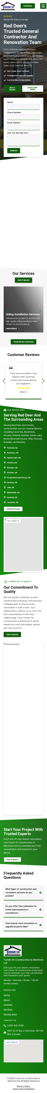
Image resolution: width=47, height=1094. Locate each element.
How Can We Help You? (18, 133)
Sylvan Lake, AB (14, 458)
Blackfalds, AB (13, 492)
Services (8, 1009)
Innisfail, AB (12, 497)
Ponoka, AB (12, 463)
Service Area (10, 1014)
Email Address (14, 123)
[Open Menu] (43, 6)
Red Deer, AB (12, 453)
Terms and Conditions (23, 1089)
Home (7, 995)
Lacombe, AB (12, 502)
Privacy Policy (23, 1086)
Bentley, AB (12, 482)
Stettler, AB (12, 473)
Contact (8, 1004)
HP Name (6, 99)
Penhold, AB (12, 448)
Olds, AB (10, 487)
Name (10, 102)
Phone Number (14, 112)
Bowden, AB (12, 468)
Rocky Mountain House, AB (18, 477)
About (7, 1000)
